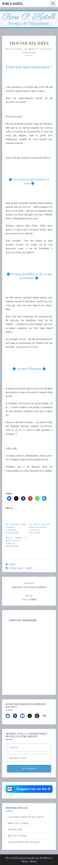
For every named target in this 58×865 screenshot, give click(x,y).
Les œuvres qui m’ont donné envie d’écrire (39, 525)
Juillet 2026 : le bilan (18, 823)
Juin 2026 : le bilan (17, 835)
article (12, 567)
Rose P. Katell (12, 3)
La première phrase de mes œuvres (26, 816)
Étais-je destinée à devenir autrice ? (16, 539)
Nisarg (33, 861)
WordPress (45, 858)
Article (12, 564)
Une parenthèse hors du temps (24, 841)
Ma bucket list (15, 829)
